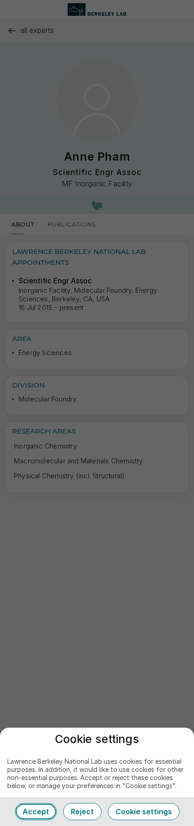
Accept (36, 811)
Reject (82, 811)
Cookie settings (143, 811)
